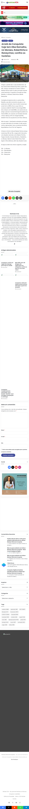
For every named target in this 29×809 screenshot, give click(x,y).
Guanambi (14, 614)
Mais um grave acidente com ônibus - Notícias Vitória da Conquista (16, 556)
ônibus (11, 624)
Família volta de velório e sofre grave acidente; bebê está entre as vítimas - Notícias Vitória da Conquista (16, 540)
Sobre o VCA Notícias (20, 796)
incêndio (14, 617)
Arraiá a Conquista (14, 191)
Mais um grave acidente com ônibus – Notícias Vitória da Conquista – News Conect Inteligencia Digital (16, 549)
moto (4, 619)
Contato (14, 798)
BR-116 (22, 609)
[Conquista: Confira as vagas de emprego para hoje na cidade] (7, 257)
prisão (23, 619)
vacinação (21, 622)
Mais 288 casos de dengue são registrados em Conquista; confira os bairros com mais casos (21, 266)
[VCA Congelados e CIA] (14, 7)
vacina (13, 622)
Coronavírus (14, 611)
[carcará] (14, 29)
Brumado (5, 611)
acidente (5, 609)
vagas (4, 624)
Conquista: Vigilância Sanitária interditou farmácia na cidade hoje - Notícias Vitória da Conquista (16, 571)
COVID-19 (5, 614)
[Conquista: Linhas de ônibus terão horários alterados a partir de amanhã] (21, 277)
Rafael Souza (11, 563)
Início (3, 37)
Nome (3, 430)
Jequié (22, 617)
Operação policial (13, 619)
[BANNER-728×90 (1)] (14, 23)
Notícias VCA (6, 59)
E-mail (3, 436)
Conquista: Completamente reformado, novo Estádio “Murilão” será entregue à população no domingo (7, 393)
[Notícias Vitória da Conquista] (12, 2)
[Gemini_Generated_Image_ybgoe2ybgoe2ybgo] (14, 17)
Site (2, 443)
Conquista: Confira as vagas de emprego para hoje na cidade (7, 264)
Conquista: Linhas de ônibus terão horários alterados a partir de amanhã (21, 285)
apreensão (14, 609)
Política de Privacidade (9, 796)
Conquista (8, 37)
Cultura (10, 40)
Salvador (5, 622)
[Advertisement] (14, 172)
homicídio (5, 617)
